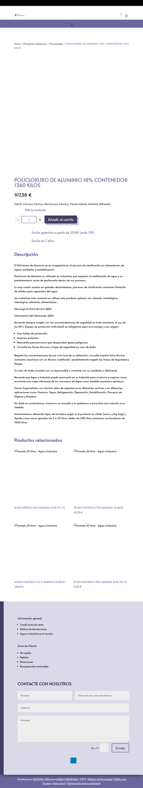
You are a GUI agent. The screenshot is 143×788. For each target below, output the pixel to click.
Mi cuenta (25, 652)
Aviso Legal (59, 783)
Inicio (17, 43)
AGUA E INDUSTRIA (67, 779)
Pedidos (24, 657)
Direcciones (26, 662)
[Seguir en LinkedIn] (73, 760)
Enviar (120, 748)
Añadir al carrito (61, 219)
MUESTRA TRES (41, 779)
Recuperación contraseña (34, 666)
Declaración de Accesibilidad (83, 783)
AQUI (49, 309)
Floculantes (56, 43)
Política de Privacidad (100, 779)
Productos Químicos (35, 43)
